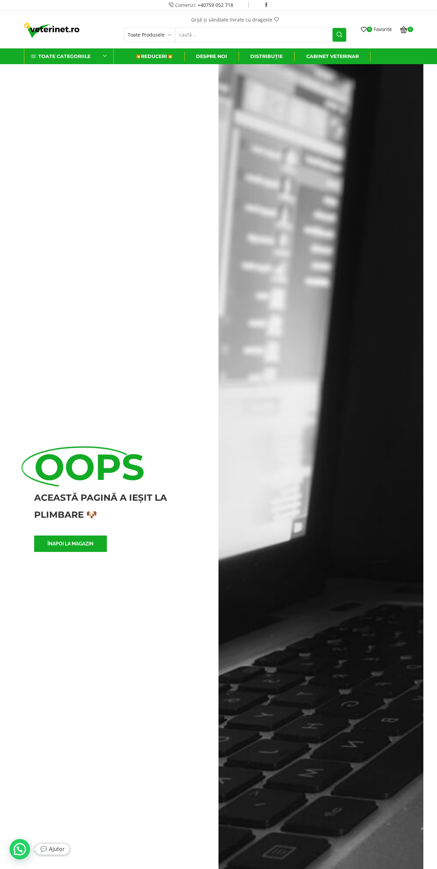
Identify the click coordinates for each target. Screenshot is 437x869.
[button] (70, 544)
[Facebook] (266, 5)
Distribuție (266, 56)
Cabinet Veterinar (332, 56)
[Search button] (339, 35)
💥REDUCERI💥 (154, 56)
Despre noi (211, 56)
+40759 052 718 (215, 5)
